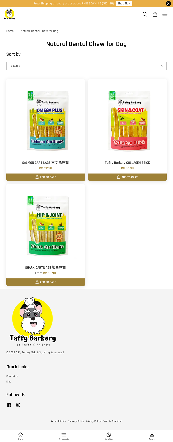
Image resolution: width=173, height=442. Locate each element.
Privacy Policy (93, 421)
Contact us (12, 376)
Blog (8, 381)
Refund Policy (58, 421)
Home (10, 31)
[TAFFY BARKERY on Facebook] (9, 407)
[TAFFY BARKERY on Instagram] (18, 407)
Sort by (13, 54)
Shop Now (124, 3)
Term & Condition (112, 421)
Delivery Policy (76, 421)
